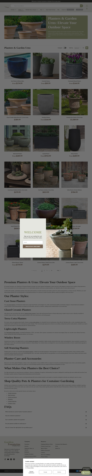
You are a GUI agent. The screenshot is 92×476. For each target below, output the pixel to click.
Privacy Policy (30, 467)
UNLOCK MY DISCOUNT (33, 246)
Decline (59, 472)
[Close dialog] (70, 220)
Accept (45, 472)
